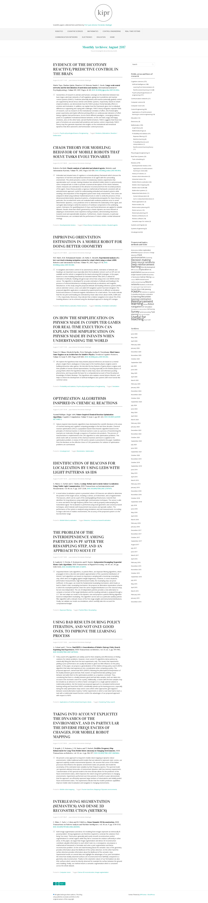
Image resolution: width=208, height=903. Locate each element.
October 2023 (135, 437)
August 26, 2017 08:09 (60, 163)
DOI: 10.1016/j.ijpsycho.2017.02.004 (105, 90)
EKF (132, 270)
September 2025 (136, 362)
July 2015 (134, 580)
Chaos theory (87, 225)
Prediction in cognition (148, 292)
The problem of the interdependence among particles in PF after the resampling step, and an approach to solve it (78, 541)
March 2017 (135, 555)
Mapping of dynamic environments (105, 789)
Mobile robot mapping (67, 789)
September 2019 (136, 466)
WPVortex (143, 895)
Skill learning (151, 309)
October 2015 (135, 573)
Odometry (98, 306)
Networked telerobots (139, 193)
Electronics (87, 37)
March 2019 (135, 480)
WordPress (151, 895)
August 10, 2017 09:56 (60, 743)
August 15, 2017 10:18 (60, 409)
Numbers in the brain (146, 285)
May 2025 (134, 373)
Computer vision (65, 872)
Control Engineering (112, 31)
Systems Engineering (138, 228)
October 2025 (135, 359)
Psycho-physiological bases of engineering (74, 133)
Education (101, 37)
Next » (62, 884)
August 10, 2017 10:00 (60, 642)
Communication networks (66, 37)
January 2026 (135, 348)
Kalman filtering (145, 277)
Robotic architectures (139, 216)
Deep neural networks (143, 262)
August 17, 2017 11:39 (60, 347)
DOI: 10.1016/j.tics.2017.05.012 (96, 357)
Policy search (110, 702)
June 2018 (134, 509)
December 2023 (136, 430)
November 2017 (136, 534)
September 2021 (136, 452)
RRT (143, 307)
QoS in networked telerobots (142, 199)
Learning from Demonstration (142, 87)
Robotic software (137, 219)
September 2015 (136, 577)
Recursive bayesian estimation (141, 297)
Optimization (90, 451)
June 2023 (134, 448)
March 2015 (135, 591)
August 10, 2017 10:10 (60, 479)
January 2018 (135, 527)
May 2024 (134, 412)
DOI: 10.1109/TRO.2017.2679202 (65, 652)
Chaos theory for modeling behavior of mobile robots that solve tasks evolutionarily (86, 152)
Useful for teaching (138, 318)
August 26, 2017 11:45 (60, 80)
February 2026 (135, 345)
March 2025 (135, 380)
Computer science (137, 102)
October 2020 (135, 455)
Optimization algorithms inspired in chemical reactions (85, 400)
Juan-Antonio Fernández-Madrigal (80, 80)
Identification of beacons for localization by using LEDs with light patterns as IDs (86, 468)
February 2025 (135, 384)
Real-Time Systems (132, 31)
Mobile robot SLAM (138, 188)
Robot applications (138, 202)
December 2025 (136, 352)
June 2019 (134, 470)
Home (112, 37)
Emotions (99, 133)
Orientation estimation (109, 306)
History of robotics (138, 174)
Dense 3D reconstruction (86, 872)
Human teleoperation (140, 196)
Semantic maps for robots (140, 221)
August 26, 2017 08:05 (60, 253)
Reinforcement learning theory (143, 147)
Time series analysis (144, 314)
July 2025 (134, 366)
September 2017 (136, 541)
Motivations (106, 133)
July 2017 (134, 548)
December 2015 (136, 566)
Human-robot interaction (140, 176)
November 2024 (136, 395)
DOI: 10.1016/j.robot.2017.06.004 (108, 171)
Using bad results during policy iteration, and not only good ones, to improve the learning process (86, 629)
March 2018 (135, 520)
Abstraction (134, 250)
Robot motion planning (139, 207)
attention (134, 252)
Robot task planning (138, 213)
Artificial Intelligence (138, 84)
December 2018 (136, 491)
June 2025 (134, 370)
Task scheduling (137, 159)
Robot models (136, 204)
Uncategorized (65, 451)
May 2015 (134, 584)
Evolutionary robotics (100, 225)
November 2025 (136, 355)
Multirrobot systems (138, 190)
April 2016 (134, 559)
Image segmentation (102, 872)
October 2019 (135, 462)
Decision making (141, 260)
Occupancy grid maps (137, 287)
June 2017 (134, 552)
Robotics (59, 31)
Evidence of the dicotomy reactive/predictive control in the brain (85, 69)
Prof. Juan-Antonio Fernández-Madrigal (98, 25)
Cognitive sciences (75, 31)
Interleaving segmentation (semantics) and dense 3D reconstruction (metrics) (81, 806)
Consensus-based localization (101, 520)
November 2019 (136, 459)
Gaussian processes (148, 272)
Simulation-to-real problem (139, 309)
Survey (135, 311)
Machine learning (138, 139)
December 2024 (136, 391)
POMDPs (136, 291)
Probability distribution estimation (142, 294)
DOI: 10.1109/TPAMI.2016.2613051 (66, 827)
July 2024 (134, 405)
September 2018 (136, 502)
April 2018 (134, 516)
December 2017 (136, 530)
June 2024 (134, 409)
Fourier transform (87, 789)
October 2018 (135, 498)
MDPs (138, 279)
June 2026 (134, 334)
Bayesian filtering (65, 610)
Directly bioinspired (148, 267)
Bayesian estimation (143, 252)
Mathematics (92, 31)
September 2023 (136, 441)
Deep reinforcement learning (142, 265)
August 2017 (135, 545)
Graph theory (136, 128)
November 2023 (136, 434)
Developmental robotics (68, 225)
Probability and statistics (68, 386)
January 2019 (135, 487)
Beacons (87, 520)
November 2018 (136, 495)
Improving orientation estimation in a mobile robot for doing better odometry (87, 242)
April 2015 (134, 587)
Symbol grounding (145, 312)
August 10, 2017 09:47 (60, 817)
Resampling (92, 610)
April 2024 (134, 416)
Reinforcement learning (142, 302)
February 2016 (135, 562)
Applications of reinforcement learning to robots (75, 702)
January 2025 (135, 387)
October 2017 (135, 537)
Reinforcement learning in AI (142, 90)
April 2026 (134, 341)
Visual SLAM (147, 320)
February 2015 (135, 595)
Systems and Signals (138, 225)
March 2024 (135, 420)
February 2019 (135, 484)
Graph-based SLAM (138, 274)
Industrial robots (137, 179)
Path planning (146, 289)
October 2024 (135, 398)
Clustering (102, 702)
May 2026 (134, 337)
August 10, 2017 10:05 (60, 557)
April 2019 (134, 477)
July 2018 (134, 505)
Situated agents (112, 225)
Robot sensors (82, 306)
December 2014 (136, 602)
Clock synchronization (138, 256)
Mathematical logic (138, 131)
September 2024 (136, 402)
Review (145, 304)
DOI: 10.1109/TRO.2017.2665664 (106, 753)
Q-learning (136, 296)
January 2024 (135, 427)
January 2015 (135, 598)
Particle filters (83, 610)
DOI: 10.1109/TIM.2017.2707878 (99, 489)
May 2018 (134, 512)
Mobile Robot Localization (68, 306)
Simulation (115, 386)
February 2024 (135, 423)
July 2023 (134, 445)
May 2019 (134, 473)
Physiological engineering (139, 153)
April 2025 (134, 377)
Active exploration (145, 250)
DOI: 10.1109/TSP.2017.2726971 (74, 567)
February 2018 (135, 523)
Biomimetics (81, 451)
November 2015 (136, 570)
